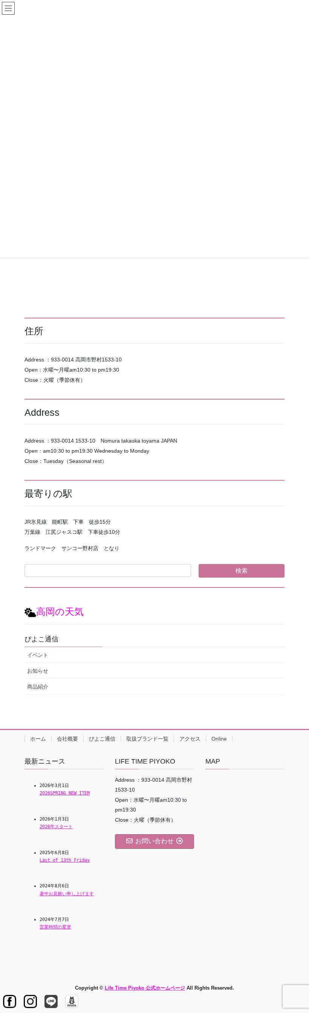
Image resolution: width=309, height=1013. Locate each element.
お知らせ (37, 671)
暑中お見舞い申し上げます (67, 893)
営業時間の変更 (55, 927)
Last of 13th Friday (65, 860)
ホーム (38, 739)
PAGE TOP (295, 975)
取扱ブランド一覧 (147, 739)
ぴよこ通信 (102, 739)
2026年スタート (56, 826)
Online (219, 739)
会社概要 (67, 739)
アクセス (189, 739)
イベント (37, 655)
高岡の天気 (60, 612)
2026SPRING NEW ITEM (65, 793)
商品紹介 (37, 687)
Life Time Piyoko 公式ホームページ (145, 988)
